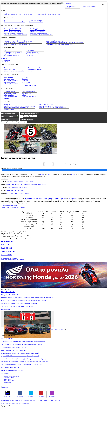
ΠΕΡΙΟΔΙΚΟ (4, 58)
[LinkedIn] (55, 164)
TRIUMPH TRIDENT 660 (46, 329)
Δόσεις (24, 95)
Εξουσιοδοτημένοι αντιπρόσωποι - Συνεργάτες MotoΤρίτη (13, 122)
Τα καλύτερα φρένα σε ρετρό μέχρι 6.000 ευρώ (13, 347)
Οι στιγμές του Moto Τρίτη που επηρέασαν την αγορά (18, 41)
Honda (50, 174)
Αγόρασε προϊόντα (9, 79)
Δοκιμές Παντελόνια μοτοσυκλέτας (13, 33)
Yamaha (73, 174)
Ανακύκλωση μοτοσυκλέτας (33, 54)
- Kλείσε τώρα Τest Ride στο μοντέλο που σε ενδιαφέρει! (26, 184)
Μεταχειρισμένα (26, 93)
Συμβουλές (7, 50)
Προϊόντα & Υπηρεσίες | (54, 3)
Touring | (27, 3)
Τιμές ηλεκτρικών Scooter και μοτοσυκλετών (49, 14)
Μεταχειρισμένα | (11, 3)
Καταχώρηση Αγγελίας (10, 93)
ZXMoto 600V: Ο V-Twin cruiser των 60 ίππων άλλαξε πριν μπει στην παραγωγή (23, 341)
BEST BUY (7, 379)
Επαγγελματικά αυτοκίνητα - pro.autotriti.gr (16, 107)
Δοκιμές (6, 20)
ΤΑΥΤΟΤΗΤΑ (5, 61)
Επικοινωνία (29, 55)
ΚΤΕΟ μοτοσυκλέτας (32, 52)
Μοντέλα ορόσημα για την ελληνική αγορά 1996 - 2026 (19, 44)
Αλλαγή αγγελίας (9, 95)
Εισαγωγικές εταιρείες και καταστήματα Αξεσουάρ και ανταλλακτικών (65, 42)
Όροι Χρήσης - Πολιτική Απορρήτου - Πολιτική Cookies (44, 400)
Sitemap (12, 400)
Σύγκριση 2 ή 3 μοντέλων (36, 22)
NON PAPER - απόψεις (89, 6)
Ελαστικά (25, 80)
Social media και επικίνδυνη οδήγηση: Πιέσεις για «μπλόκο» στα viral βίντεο (21, 364)
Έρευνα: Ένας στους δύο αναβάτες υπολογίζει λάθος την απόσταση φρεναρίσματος (23, 359)
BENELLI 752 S (22, 329)
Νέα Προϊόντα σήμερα (10, 77)
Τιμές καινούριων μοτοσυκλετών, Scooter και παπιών (18, 14)
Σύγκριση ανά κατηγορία (35, 20)
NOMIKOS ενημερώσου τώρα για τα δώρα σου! (20, 181)
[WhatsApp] (51, 164)
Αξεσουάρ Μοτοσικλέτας (11, 83)
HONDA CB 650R (33, 329)
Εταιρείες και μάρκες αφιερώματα (55, 41)
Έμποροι (6, 98)
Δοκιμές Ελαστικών (35, 28)
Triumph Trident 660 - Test (8, 292)
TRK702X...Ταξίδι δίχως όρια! (15, 190)
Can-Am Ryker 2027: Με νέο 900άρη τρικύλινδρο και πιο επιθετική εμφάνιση (22, 344)
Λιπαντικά (25, 83)
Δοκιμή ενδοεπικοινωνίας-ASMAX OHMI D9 (13, 350)
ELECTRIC (7, 382)
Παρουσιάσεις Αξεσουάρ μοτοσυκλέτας (41, 34)
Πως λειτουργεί (30, 50)
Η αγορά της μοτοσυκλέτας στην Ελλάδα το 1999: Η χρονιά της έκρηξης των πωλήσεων (24, 361)
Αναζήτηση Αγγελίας (9, 91)
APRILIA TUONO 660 (10, 329)
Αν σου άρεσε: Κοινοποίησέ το (9, 205)
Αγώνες (30, 71)
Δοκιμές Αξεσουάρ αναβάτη (37, 30)
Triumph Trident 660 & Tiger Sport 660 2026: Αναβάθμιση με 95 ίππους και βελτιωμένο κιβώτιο (27, 297)
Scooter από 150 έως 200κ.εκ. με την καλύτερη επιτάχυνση (17, 306)
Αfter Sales (25, 77)
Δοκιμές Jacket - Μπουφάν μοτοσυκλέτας (15, 34)
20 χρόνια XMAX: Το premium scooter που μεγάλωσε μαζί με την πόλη (20, 356)
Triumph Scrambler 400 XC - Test (10, 294)
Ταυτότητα (25, 400)
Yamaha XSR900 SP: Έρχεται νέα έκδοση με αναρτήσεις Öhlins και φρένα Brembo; (23, 300)
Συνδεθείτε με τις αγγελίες (29, 96)
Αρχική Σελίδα (5, 400)
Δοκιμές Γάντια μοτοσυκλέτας (12, 30)
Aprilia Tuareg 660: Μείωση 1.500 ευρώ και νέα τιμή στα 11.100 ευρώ (20, 353)
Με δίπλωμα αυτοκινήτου (35, 69)
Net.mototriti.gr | (42, 3)
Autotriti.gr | (34, 3)
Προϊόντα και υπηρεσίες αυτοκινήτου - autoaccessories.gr (19, 106)
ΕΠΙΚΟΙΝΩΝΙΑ (5, 60)
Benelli (42, 174)
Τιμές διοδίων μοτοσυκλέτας (12, 54)
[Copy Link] (60, 164)
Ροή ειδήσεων (8, 68)
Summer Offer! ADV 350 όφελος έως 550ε (18, 193)
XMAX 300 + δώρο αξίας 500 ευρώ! (17, 187)
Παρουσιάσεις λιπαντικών (37, 31)
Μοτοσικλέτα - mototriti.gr (46, 104)
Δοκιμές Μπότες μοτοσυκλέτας (12, 31)
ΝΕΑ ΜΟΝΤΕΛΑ (9, 377)
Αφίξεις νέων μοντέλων (10, 69)
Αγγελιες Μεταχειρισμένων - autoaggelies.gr (51, 106)
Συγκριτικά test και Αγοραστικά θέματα (14, 22)
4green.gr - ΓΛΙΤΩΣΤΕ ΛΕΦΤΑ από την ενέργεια (52, 107)
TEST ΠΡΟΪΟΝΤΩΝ (10, 380)
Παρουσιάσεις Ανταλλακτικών (38, 33)
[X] (37, 164)
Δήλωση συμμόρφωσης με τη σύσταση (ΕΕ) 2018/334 (15, 403)
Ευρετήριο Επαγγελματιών (11, 80)
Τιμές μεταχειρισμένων (10, 96)
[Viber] (46, 164)
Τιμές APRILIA (5, 309)
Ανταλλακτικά (26, 82)
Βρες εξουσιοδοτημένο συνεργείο (10, 367)
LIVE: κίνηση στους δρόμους (27, 119)
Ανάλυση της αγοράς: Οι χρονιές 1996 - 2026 (16, 42)
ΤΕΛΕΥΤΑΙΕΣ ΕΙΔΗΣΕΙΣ (11, 376)
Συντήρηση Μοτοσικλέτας (29, 85)
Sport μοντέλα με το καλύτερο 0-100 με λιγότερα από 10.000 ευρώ (19, 303)
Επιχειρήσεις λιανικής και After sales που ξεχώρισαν (60, 44)
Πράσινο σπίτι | (20, 3)
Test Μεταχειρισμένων (28, 91)
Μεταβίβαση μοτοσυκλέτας (11, 55)
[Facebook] (32, 164)
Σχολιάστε (3, 171)
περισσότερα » (5, 373)
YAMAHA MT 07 (60, 329)
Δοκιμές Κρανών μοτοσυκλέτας (13, 28)
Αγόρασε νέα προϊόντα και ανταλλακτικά (12, 370)
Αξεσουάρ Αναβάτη (9, 82)
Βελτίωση (25, 79)
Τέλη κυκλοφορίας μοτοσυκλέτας (13, 52)
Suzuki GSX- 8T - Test (7, 338)
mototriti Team (4, 179)
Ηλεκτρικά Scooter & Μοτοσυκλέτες (14, 71)
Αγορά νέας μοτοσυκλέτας (35, 68)
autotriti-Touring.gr (9, 109)
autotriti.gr (7, 104)
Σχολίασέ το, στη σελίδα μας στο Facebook (13, 207)
